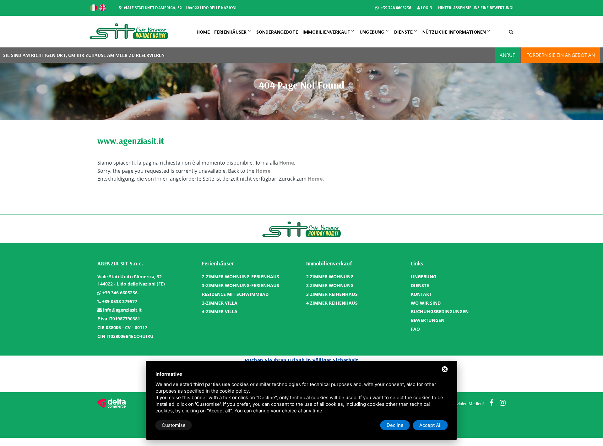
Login (426, 7)
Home (203, 32)
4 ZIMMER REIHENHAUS (332, 303)
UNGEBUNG (372, 32)
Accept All (430, 425)
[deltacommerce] (111, 403)
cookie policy (234, 391)
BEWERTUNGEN (427, 320)
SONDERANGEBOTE (277, 32)
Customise (174, 425)
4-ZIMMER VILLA (219, 311)
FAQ (415, 329)
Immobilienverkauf (326, 32)
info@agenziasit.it (122, 310)
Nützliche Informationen (454, 32)
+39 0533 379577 (119, 301)
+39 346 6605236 (395, 7)
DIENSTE (403, 32)
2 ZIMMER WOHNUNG (330, 277)
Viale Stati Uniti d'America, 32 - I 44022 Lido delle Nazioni (179, 7)
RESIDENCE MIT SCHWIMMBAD (235, 294)
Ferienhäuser (230, 32)
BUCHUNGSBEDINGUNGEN (440, 311)
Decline (395, 425)
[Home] (129, 31)
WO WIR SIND (426, 303)
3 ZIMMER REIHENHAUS (332, 294)
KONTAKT (421, 294)
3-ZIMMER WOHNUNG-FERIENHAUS (240, 285)
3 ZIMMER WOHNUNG (330, 285)
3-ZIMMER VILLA (219, 303)
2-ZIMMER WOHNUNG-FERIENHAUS (240, 277)
